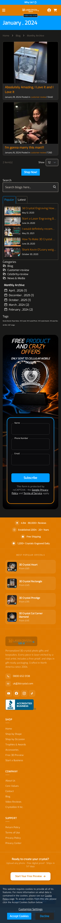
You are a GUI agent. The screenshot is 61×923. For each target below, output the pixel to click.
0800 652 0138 (30, 15)
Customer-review (18, 270)
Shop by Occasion (15, 739)
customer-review (38, 97)
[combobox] (30, 187)
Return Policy (12, 827)
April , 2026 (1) (18, 290)
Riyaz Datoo (15, 321)
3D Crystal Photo (32, 321)
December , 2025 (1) (21, 295)
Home (6, 35)
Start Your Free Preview (28, 876)
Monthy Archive (35, 35)
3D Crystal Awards (43, 321)
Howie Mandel (7, 321)
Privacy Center (13, 843)
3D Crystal (23, 321)
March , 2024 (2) (19, 305)
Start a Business (14, 760)
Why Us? (29, 2)
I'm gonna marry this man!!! (24, 147)
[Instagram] (24, 693)
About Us (10, 780)
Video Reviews (13, 801)
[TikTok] (32, 693)
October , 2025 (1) (20, 300)
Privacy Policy (13, 838)
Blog (18, 35)
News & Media (16, 278)
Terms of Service (33, 493)
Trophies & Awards (15, 744)
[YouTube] (8, 693)
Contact (9, 791)
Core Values (12, 786)
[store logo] (30, 10)
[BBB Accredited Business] (20, 704)
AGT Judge (11, 325)
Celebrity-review (17, 274)
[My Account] (49, 10)
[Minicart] (55, 10)
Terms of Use (12, 832)
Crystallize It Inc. (14, 807)
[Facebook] (16, 693)
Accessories (11, 749)
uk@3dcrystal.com (23, 683)
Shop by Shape (13, 734)
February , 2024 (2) (21, 309)
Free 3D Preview (14, 755)
